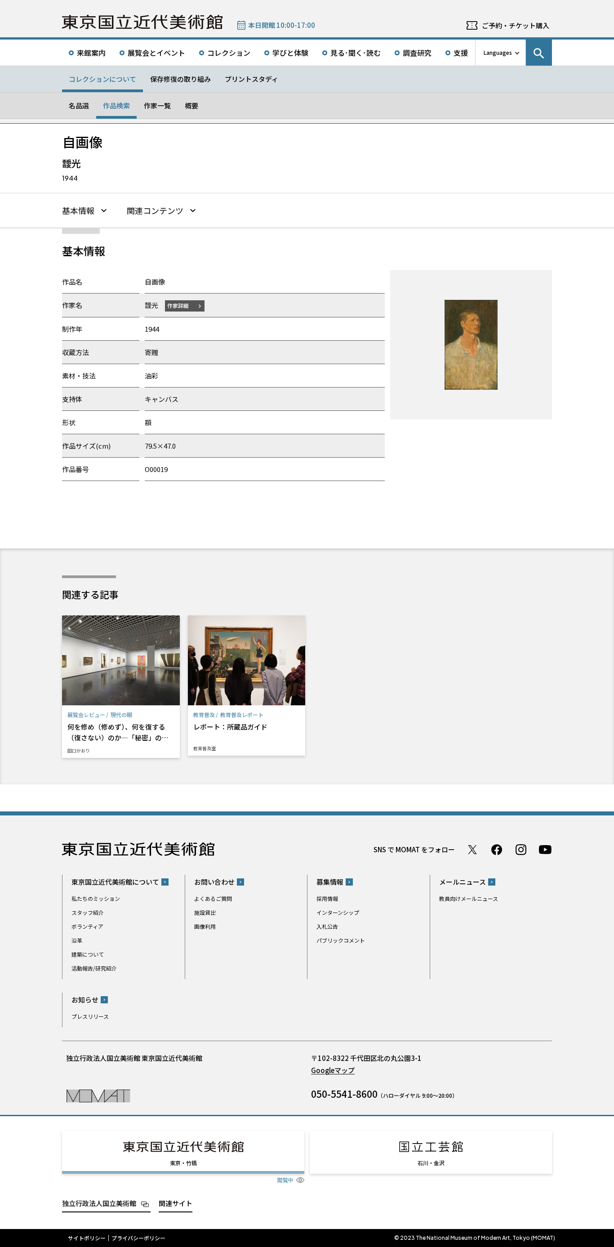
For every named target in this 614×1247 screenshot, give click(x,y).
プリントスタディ (251, 79)
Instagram (521, 849)
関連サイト (175, 1203)
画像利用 (205, 926)
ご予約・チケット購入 (515, 25)
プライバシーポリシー (138, 1238)
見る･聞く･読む (355, 52)
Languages (498, 52)
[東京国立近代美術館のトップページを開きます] (98, 1095)
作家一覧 (157, 105)
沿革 (76, 940)
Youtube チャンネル (545, 849)
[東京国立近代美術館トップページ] (142, 22)
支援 (461, 52)
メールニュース (462, 881)
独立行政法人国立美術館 (99, 1203)
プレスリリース (90, 1016)
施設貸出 (205, 912)
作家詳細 (178, 305)
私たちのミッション (95, 898)
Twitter (472, 849)
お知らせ (84, 999)
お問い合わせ (214, 881)
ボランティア (87, 926)
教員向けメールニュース (468, 898)
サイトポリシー (87, 1238)
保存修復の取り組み (180, 79)
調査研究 (417, 52)
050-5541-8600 (344, 1093)
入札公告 (327, 926)
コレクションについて (102, 79)
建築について (87, 954)
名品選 (79, 105)
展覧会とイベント (156, 52)
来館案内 (91, 52)
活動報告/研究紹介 (94, 968)
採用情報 (327, 898)
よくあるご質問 (213, 898)
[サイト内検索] (539, 53)
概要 (191, 105)
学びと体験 (290, 52)
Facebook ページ (496, 849)
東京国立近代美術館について (115, 881)
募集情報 (329, 881)
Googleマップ (333, 1070)
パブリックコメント (340, 940)
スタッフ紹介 (87, 912)
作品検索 (116, 105)
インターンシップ (337, 912)
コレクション (228, 52)
